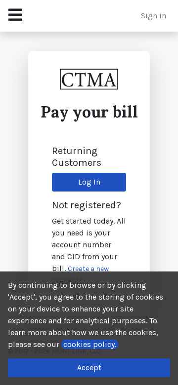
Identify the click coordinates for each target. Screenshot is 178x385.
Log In (89, 182)
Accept (89, 367)
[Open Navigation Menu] (15, 15)
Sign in (153, 15)
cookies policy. (89, 344)
